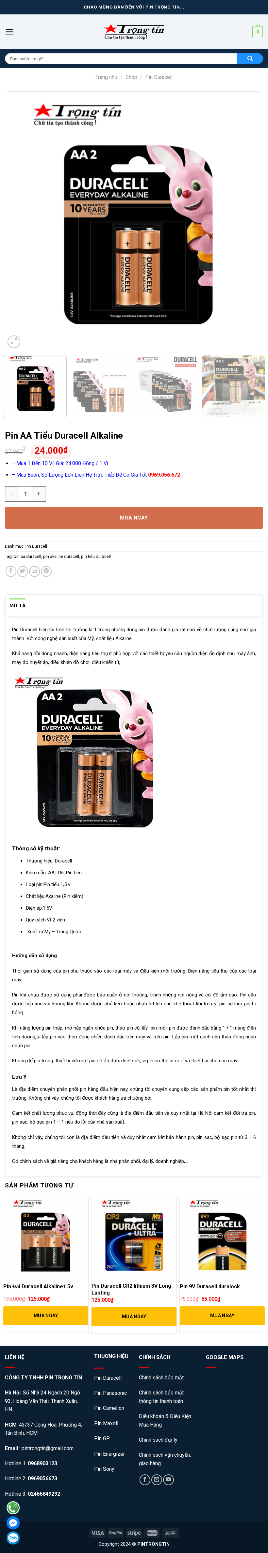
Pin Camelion (109, 1408)
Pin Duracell (159, 77)
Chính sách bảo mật (162, 1377)
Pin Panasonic (110, 1393)
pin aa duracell (27, 556)
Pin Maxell (106, 1423)
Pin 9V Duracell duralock (210, 1286)
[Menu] (9, 32)
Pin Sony (104, 1469)
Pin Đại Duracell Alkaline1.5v (38, 1286)
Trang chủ (106, 77)
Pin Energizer (109, 1454)
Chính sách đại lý (158, 1440)
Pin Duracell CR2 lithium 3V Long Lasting (131, 1289)
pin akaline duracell (61, 556)
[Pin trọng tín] (134, 32)
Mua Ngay (134, 518)
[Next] (246, 221)
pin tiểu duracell (96, 556)
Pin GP (102, 1438)
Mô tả (17, 606)
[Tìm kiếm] (250, 58)
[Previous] (22, 221)
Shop (131, 77)
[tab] (17, 605)
